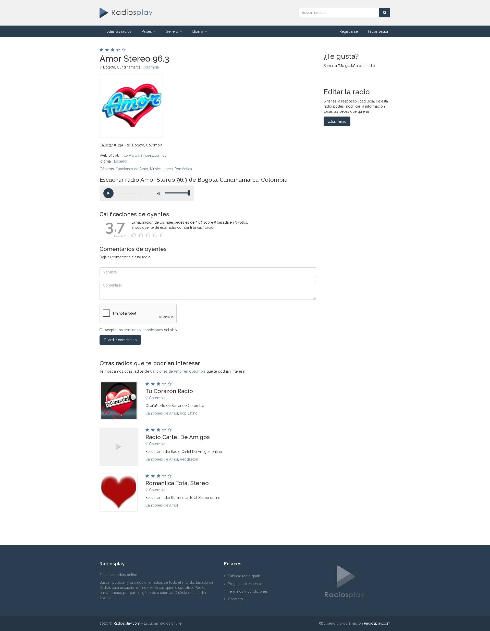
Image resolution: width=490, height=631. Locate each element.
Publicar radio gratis (244, 576)
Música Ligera (161, 169)
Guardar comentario (120, 340)
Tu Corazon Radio (169, 391)
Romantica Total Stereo (177, 483)
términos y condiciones (143, 330)
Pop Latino (189, 413)
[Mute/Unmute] (158, 193)
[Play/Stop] (108, 193)
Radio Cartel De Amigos (177, 437)
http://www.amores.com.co (144, 155)
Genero (172, 31)
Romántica (183, 169)
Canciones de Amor (132, 169)
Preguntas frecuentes (245, 584)
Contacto (235, 599)
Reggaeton (189, 459)
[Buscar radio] (384, 12)
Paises (147, 31)
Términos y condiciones (248, 591)
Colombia (150, 67)
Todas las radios (118, 31)
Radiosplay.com (127, 623)
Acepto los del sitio (141, 330)
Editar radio (337, 121)
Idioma (197, 31)
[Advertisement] (237, 85)
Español (120, 161)
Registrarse (348, 31)
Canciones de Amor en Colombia (177, 371)
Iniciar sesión (378, 31)
